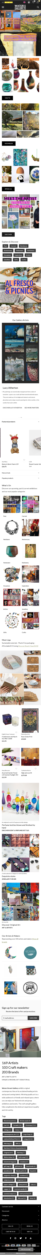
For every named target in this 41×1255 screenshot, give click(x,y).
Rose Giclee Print (26, 734)
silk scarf (22, 1196)
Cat (6, 1123)
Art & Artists (7, 925)
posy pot (23, 1182)
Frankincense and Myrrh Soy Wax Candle (9, 735)
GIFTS (14, 1074)
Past (5, 246)
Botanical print (10, 1118)
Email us (30, 1224)
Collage (7, 1127)
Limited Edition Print (12, 1137)
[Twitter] (21, 1236)
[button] (3, 7)
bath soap (23, 1155)
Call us (10, 1224)
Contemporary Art (11, 1132)
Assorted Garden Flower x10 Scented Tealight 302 (10, 771)
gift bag (7, 1164)
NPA (18, 1141)
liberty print (21, 1168)
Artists (28, 255)
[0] (38, 2)
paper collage (9, 1182)
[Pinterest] (26, 1236)
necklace (24, 1173)
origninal (21, 1178)
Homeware (19, 250)
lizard (33, 1168)
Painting (21, 1150)
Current (13, 246)
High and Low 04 (26, 770)
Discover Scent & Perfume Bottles (15, 828)
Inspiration (18, 255)
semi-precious (25, 1191)
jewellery (8, 1168)
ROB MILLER (9, 143)
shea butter (9, 1196)
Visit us (29, 1229)
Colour (18, 1127)
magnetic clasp (10, 1173)
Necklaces (23, 246)
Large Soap (27, 1132)
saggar (7, 1187)
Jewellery (7, 259)
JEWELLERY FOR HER (9, 877)
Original (8, 1150)
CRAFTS (7, 98)
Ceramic (17, 1123)
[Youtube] (30, 1236)
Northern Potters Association (15, 1146)
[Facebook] (10, 1236)
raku (33, 1182)
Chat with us (10, 1229)
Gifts (16, 259)
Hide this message (26, 1249)
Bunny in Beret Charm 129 (10, 462)
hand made (31, 1164)
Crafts (24, 259)
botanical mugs (10, 1159)
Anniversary (8, 250)
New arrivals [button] (6, 470)
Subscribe (33, 1016)
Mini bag (8, 1141)
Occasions (7, 255)
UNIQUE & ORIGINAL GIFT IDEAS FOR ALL (16, 1077)
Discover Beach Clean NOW (28, 644)
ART (3, 1074)
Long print (28, 1137)
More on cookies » (21, 1253)
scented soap (10, 1191)
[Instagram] (15, 1236)
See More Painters (31, 408)
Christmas (30, 1123)
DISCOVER (8, 234)
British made (25, 1118)
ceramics (24, 1159)
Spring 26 (8, 189)
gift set (18, 1164)
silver (32, 1196)
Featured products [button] (8, 419)
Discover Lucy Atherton (11, 408)
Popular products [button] (7, 476)
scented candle (20, 1187)
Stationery (30, 250)
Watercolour (9, 1155)
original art (8, 1178)
